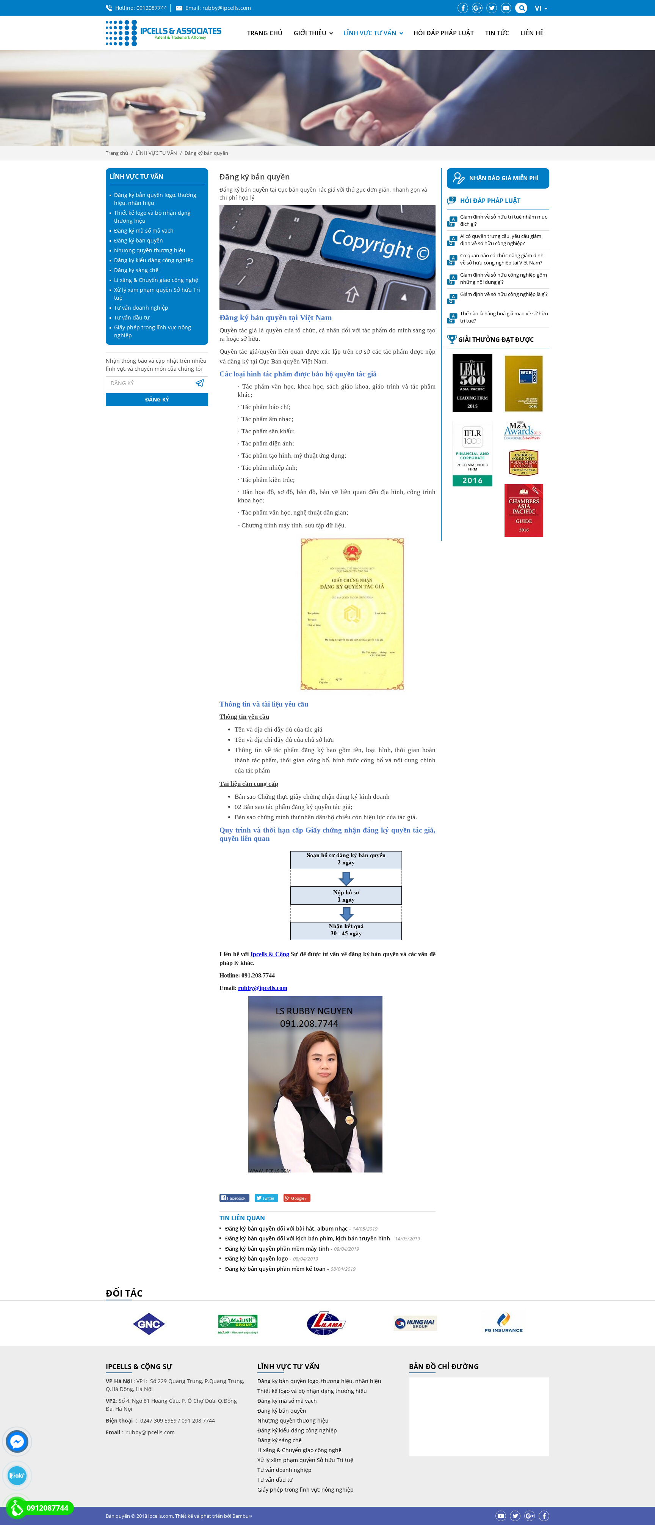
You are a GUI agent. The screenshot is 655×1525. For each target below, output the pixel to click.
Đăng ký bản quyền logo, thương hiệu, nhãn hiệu (319, 1381)
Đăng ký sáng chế (136, 270)
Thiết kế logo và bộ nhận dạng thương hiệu (312, 1390)
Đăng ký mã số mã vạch (144, 230)
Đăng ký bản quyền (206, 153)
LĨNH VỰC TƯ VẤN (369, 33)
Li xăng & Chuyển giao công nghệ (156, 279)
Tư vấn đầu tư (131, 317)
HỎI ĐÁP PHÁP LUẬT (444, 33)
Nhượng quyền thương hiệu (149, 250)
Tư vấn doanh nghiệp (141, 307)
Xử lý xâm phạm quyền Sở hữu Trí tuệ (305, 1460)
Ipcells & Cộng (270, 954)
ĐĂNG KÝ (157, 399)
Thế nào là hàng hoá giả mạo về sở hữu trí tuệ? (504, 317)
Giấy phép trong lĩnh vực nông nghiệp (305, 1489)
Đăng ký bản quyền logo (256, 1258)
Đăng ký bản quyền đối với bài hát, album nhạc (286, 1228)
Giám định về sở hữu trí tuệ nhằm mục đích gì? (503, 220)
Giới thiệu (310, 33)
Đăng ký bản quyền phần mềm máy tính (277, 1248)
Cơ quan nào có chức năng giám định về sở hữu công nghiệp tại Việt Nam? (502, 259)
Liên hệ (532, 33)
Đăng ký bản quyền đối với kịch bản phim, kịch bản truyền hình (307, 1238)
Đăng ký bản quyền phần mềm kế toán (275, 1268)
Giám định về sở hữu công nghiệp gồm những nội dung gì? (503, 278)
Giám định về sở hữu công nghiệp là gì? (504, 294)
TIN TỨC (497, 33)
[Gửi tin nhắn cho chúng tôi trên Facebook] (17, 1441)
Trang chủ (264, 33)
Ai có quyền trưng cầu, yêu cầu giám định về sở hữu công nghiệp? (500, 240)
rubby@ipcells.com (262, 988)
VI (539, 8)
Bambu (242, 1515)
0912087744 (151, 7)
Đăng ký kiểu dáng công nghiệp (154, 260)
